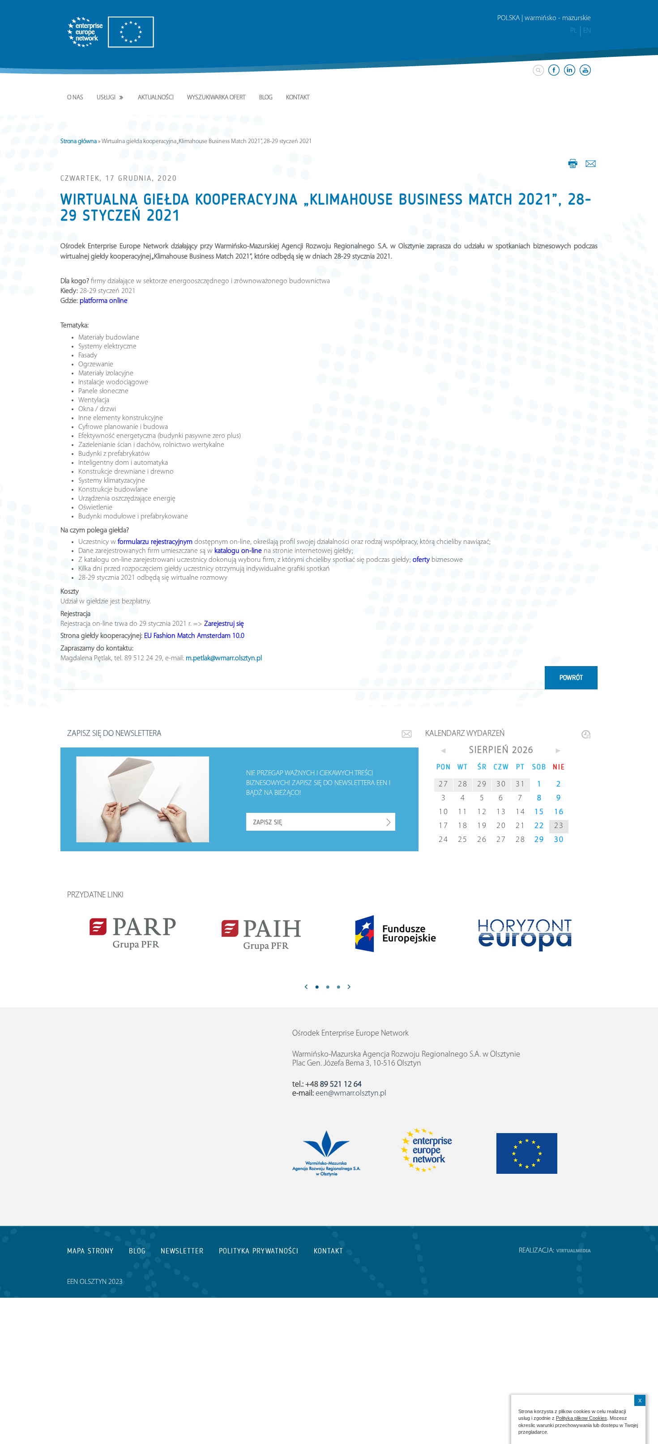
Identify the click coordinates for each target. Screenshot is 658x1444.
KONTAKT (328, 1251)
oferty (421, 560)
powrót (571, 678)
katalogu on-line (238, 551)
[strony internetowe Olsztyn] (573, 1250)
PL (573, 30)
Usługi (106, 97)
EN (587, 30)
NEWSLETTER (182, 1251)
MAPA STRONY (90, 1251)
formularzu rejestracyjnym (155, 542)
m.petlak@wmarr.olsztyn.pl (224, 658)
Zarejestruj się (224, 624)
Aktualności (156, 97)
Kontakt (298, 97)
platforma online (104, 301)
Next (349, 987)
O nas (75, 97)
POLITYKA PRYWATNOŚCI (259, 1251)
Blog (266, 97)
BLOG (137, 1251)
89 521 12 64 (341, 1085)
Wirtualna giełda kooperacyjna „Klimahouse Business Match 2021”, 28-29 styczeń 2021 (326, 208)
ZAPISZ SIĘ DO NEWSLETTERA (114, 734)
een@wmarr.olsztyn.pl (351, 1094)
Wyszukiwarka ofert (216, 97)
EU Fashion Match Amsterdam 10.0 (194, 636)
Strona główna (78, 141)
